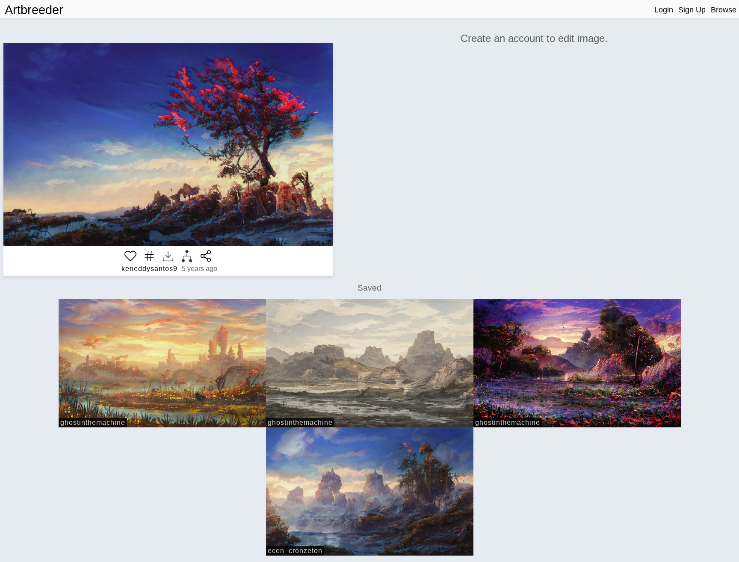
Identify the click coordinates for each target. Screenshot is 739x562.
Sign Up (692, 10)
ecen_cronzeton (295, 550)
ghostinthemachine (92, 422)
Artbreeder (34, 10)
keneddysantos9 (149, 268)
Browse (723, 10)
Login (663, 10)
